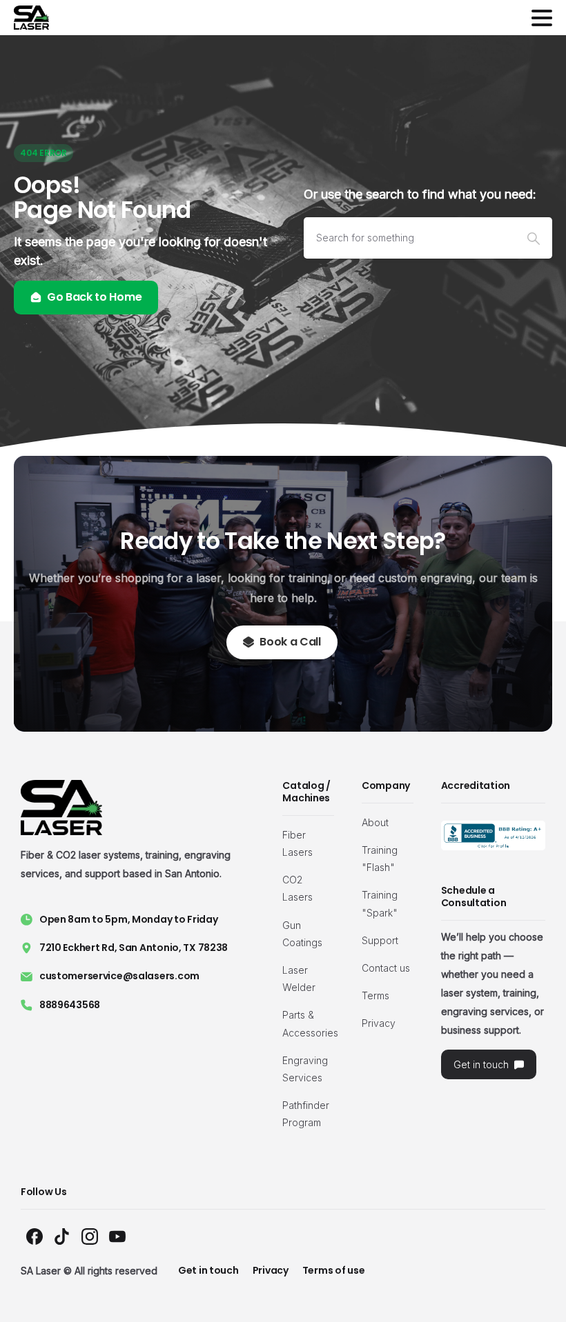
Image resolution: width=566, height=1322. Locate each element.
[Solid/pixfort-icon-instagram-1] (90, 1235)
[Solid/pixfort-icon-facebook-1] (34, 1235)
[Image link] (493, 835)
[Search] (533, 238)
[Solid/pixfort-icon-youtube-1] (117, 1235)
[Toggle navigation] (542, 18)
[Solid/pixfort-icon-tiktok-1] (62, 1235)
